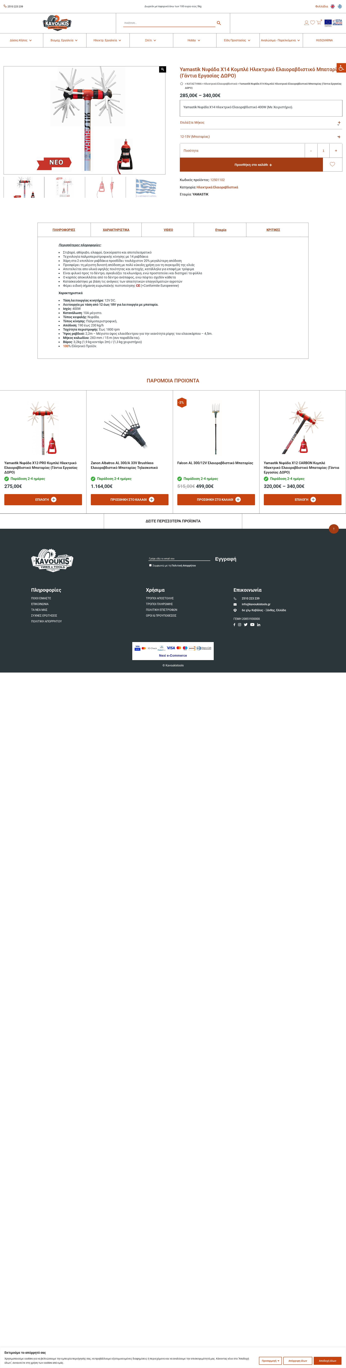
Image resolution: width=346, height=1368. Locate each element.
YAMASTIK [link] (200, 194)
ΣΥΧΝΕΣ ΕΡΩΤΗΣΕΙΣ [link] (44, 615)
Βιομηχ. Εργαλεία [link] (62, 40)
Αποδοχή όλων (327, 1360)
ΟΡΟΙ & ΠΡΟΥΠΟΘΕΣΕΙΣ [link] (161, 615)
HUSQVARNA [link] (324, 40)
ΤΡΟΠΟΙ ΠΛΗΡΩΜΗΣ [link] (159, 604)
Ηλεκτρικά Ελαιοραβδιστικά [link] (220, 83)
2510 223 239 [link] (15, 6)
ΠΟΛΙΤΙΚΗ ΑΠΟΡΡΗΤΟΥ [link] (46, 621)
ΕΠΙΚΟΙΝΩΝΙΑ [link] (39, 604)
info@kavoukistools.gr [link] (256, 604)
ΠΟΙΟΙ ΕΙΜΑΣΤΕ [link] (41, 598)
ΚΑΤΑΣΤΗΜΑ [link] (194, 83)
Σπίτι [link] (148, 40)
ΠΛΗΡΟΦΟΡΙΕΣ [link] (64, 230)
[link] (341, 68)
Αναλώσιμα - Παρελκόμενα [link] (278, 40)
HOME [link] (182, 82)
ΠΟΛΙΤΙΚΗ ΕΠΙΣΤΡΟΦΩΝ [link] (161, 610)
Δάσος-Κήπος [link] (19, 40)
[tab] (64, 230)
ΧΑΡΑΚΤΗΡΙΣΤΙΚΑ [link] (116, 230)
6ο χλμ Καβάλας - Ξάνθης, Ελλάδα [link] (264, 610)
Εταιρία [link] (220, 230)
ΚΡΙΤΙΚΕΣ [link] (273, 230)
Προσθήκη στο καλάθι (251, 165)
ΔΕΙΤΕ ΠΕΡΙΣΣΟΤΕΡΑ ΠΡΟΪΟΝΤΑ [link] (173, 521)
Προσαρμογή (269, 1360)
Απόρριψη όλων (298, 1360)
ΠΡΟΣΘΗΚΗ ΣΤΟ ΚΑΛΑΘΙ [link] (128, 499)
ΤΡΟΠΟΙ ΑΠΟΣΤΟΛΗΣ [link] (160, 598)
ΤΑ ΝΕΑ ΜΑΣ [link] (39, 610)
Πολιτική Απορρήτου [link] (184, 565)
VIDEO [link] (168, 230)
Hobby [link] (192, 40)
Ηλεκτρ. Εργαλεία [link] (105, 40)
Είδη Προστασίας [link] (235, 40)
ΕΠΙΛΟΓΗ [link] (42, 499)
